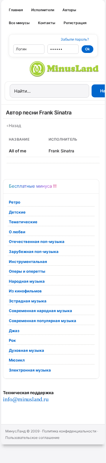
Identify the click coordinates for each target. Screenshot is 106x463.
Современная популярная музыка (42, 320)
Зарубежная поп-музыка (34, 251)
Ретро (14, 202)
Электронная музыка (30, 370)
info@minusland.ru (26, 399)
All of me (17, 150)
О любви (17, 231)
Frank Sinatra (61, 150)
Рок (12, 340)
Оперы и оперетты (27, 271)
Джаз (14, 330)
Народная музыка (27, 281)
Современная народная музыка (40, 310)
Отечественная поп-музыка (36, 241)
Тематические (23, 221)
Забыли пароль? (75, 39)
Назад (15, 125)
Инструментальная (28, 261)
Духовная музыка (26, 350)
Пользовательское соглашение (32, 437)
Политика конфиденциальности (69, 431)
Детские (17, 212)
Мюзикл (17, 360)
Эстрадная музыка (28, 301)
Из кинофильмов (25, 291)
